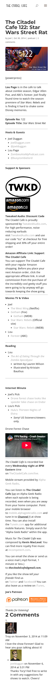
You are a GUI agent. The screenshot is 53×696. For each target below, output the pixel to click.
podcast (31, 38)
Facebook (29, 581)
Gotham (15, 312)
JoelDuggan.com (20, 142)
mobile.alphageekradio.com (25, 513)
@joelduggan (18, 146)
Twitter (13, 581)
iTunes (40, 585)
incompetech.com (19, 550)
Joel (10, 38)
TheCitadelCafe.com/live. (24, 473)
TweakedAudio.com (34, 223)
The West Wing (20, 308)
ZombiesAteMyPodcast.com (27, 154)
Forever (15, 336)
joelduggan (17, 663)
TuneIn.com (17, 524)
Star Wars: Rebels (21, 320)
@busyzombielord (22, 158)
